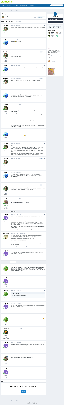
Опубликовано (16, 25)
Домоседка (5, 265)
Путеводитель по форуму (52, 19)
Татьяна (6, 104)
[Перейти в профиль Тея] (6, 202)
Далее (12, 21)
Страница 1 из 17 (18, 21)
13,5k (6, 207)
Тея (6, 198)
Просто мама (6, 233)
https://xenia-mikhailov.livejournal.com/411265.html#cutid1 (20, 202)
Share (35, 17)
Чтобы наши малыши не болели (16, 17)
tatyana (6, 39)
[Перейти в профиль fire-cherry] (49, 36)
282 (6, 337)
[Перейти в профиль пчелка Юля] (6, 332)
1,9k (6, 113)
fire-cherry (52, 35)
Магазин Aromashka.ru (24, 5)
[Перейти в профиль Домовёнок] (3, 17)
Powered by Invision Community (32, 403)
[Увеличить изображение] (15, 41)
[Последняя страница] (14, 21)
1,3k (6, 223)
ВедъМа (6, 214)
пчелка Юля (6, 328)
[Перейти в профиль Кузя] (57, 36)
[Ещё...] (44, 25)
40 (6, 60)
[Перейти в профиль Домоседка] (6, 268)
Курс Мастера (31, 5)
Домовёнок (9, 16)
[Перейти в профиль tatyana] (6, 42)
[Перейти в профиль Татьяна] (6, 108)
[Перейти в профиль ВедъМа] (6, 218)
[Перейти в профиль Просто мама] (6, 237)
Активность (9, 5)
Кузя (59, 35)
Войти (23, 391)
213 (6, 47)
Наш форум (3, 5)
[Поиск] (62, 5)
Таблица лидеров (15, 5)
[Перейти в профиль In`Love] (57, 33)
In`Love (60, 32)
